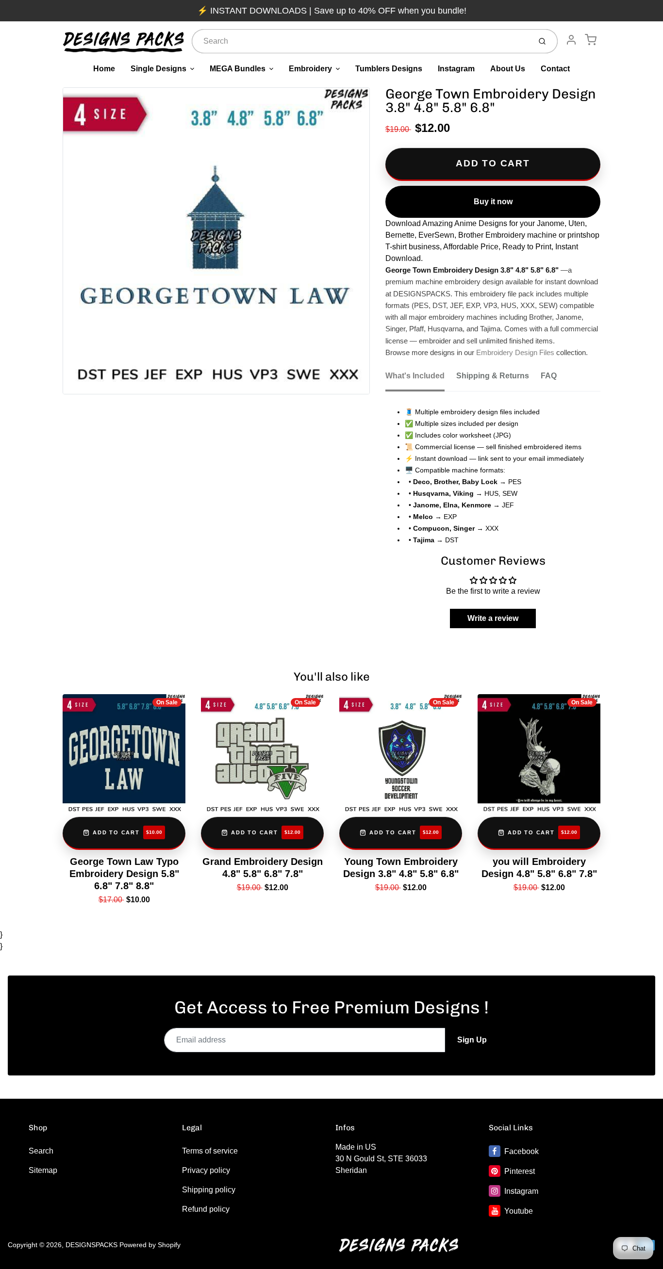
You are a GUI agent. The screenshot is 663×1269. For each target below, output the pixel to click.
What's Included (415, 376)
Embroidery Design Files (515, 353)
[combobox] (360, 41)
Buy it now (493, 201)
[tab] (420, 378)
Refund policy (206, 1209)
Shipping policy (208, 1190)
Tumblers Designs (388, 69)
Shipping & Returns (492, 376)
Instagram (456, 69)
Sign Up (472, 1040)
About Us (507, 69)
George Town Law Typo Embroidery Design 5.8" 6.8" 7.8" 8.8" (124, 873)
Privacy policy (206, 1170)
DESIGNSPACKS (91, 1245)
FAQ (549, 376)
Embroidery (310, 69)
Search (41, 1151)
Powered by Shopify (150, 1245)
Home (104, 69)
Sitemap (43, 1170)
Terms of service (210, 1151)
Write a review (492, 618)
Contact (555, 69)
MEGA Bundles (237, 69)
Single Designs (158, 69)
